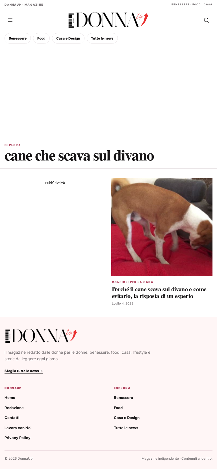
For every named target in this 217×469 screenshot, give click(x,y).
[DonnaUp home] (41, 336)
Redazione (14, 407)
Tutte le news (102, 38)
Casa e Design (68, 38)
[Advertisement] (108, 88)
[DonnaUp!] (108, 20)
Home (10, 397)
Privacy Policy (18, 437)
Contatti (12, 417)
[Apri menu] (10, 20)
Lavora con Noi (18, 427)
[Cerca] (206, 20)
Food (41, 38)
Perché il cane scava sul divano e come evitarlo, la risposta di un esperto (159, 292)
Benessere (18, 38)
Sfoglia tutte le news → (24, 371)
